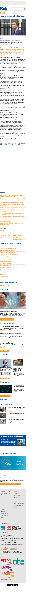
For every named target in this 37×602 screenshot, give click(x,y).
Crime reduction (4, 276)
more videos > (4, 285)
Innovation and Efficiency (6, 257)
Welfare (2, 272)
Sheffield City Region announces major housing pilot (12, 207)
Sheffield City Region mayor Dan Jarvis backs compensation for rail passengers (11, 196)
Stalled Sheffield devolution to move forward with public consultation (12, 224)
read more (2, 330)
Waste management (5, 269)
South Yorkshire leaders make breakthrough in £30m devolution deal (13, 199)
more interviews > (5, 396)
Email (9, 143)
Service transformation (5, 261)
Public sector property (5, 267)
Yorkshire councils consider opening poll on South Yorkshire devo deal (12, 214)
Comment (22, 143)
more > (16, 317)
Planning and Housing (5, 263)
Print (3, 143)
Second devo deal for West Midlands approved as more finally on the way (12, 210)
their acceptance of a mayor (17, 115)
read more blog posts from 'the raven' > (10, 483)
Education (2, 274)
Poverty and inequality (5, 265)
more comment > (5, 378)
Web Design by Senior (6, 579)
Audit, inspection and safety (7, 250)
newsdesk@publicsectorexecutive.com (14, 544)
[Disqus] (13, 168)
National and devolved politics (7, 252)
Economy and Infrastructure (7, 246)
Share (15, 143)
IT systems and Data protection (7, 259)
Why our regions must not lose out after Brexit (11, 202)
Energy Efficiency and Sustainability (9, 254)
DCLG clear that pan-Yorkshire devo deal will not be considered (12, 217)
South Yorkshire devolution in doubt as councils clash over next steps (11, 220)
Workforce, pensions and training (8, 248)
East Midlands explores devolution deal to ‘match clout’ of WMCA (12, 205)
